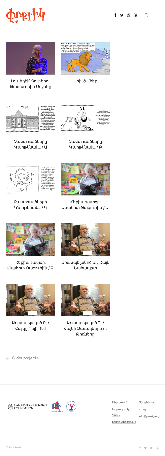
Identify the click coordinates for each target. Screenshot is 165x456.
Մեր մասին (120, 402)
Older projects (25, 358)
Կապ (142, 409)
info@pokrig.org (148, 416)
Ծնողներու (146, 402)
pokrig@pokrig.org (124, 422)
